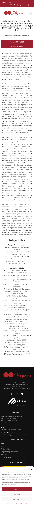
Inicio (2, 443)
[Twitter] (14, 4)
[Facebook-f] (7, 4)
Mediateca (4, 454)
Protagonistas (5, 449)
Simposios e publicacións (9, 452)
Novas (3, 446)
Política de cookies (10, 503)
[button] (31, 469)
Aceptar (17, 489)
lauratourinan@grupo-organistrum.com (14, 435)
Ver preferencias (17, 499)
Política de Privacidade (21, 503)
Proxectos (3, 2)
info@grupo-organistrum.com (11, 429)
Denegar (17, 494)
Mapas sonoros (6, 457)
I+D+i (10, 2)
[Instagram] (11, 4)
